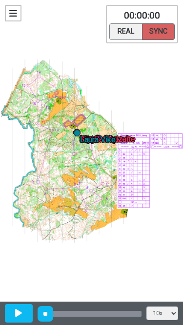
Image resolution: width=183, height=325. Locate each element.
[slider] (45, 314)
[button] (79, 134)
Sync (158, 31)
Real (126, 31)
